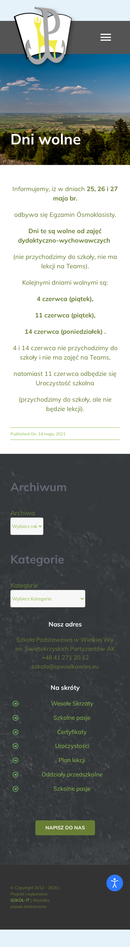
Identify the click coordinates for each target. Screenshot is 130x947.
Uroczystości (72, 745)
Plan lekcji (72, 760)
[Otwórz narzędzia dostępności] (114, 883)
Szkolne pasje (71, 717)
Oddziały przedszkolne (72, 774)
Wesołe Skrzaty (72, 703)
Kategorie (24, 585)
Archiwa (22, 513)
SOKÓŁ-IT (19, 900)
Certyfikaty (72, 731)
